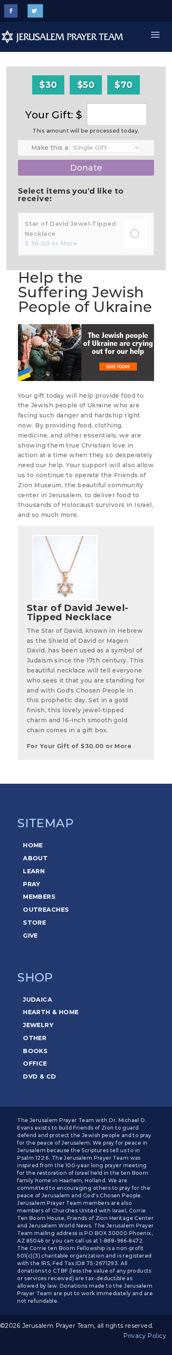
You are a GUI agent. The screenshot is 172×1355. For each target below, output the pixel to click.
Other (34, 1038)
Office (35, 1063)
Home (33, 845)
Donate (86, 168)
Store (34, 922)
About (35, 858)
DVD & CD (39, 1076)
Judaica (37, 999)
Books (35, 1051)
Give (30, 935)
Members (39, 896)
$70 (123, 84)
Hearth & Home (50, 1012)
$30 (48, 84)
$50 (85, 84)
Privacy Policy (144, 1336)
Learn (34, 871)
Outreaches (46, 909)
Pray (31, 884)
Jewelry (38, 1025)
